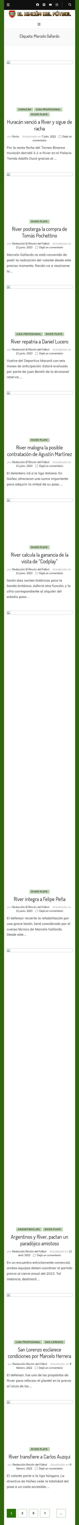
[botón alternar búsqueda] (70, 5)
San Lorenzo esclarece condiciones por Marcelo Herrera (39, 1352)
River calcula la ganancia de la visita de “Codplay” (39, 558)
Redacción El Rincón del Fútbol (30, 243)
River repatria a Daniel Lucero (39, 341)
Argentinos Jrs (29, 1229)
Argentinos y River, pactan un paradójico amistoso (39, 1240)
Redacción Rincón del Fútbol (29, 1251)
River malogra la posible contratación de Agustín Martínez (39, 450)
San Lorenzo (54, 1342)
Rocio (15, 136)
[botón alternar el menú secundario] (8, 5)
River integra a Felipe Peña (39, 899)
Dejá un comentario (51, 247)
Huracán (25, 109)
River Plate (39, 114)
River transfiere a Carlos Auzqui (39, 1456)
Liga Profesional (48, 109)
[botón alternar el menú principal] (39, 24)
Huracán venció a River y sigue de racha (39, 125)
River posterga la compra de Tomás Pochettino (39, 232)
